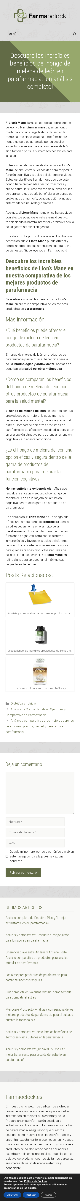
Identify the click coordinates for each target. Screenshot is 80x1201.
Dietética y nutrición (24, 703)
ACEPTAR (12, 1194)
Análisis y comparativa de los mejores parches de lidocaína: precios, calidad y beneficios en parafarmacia (40, 726)
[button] (74, 34)
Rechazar (31, 1194)
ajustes (32, 1188)
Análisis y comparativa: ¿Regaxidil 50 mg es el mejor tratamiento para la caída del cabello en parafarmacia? (36, 1054)
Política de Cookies (35, 1181)
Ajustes (48, 1194)
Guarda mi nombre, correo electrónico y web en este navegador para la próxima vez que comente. (42, 856)
